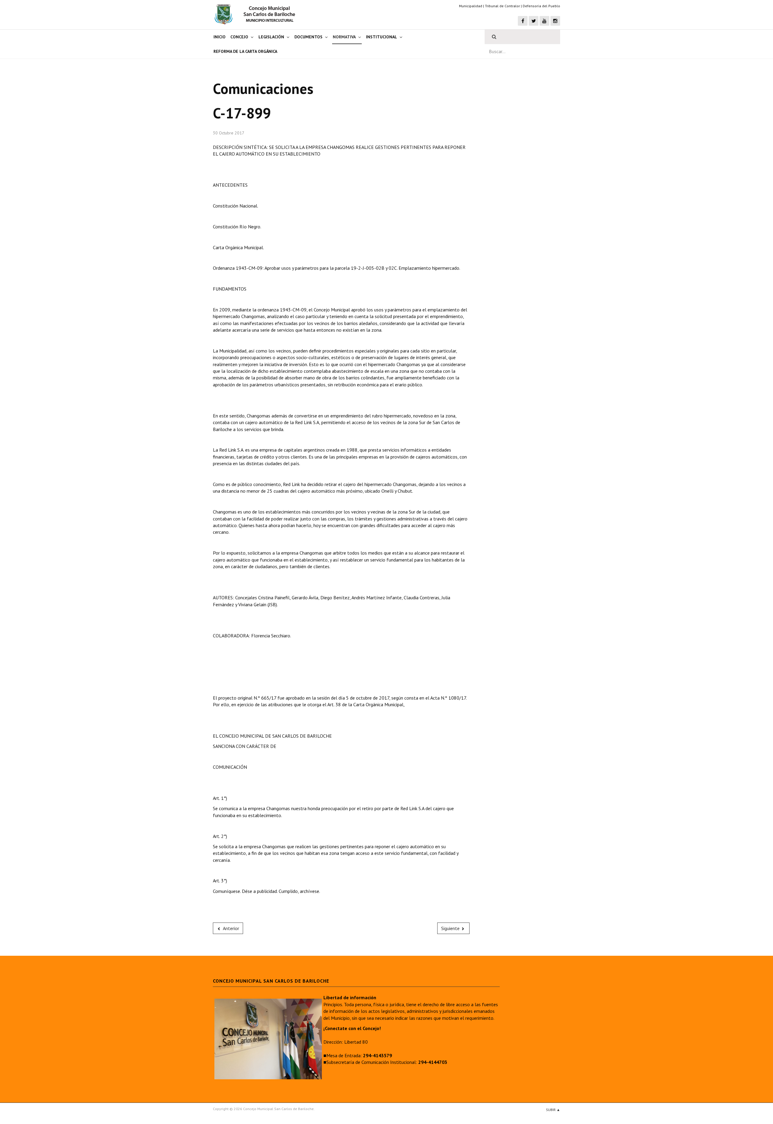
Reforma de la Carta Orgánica (245, 51)
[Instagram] (555, 21)
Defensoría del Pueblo (541, 6)
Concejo (239, 37)
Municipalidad (470, 6)
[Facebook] (523, 21)
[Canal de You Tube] (544, 21)
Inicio (219, 37)
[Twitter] (533, 21)
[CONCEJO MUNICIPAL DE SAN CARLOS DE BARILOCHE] (256, 14)
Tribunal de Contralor (502, 6)
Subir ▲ (553, 1109)
